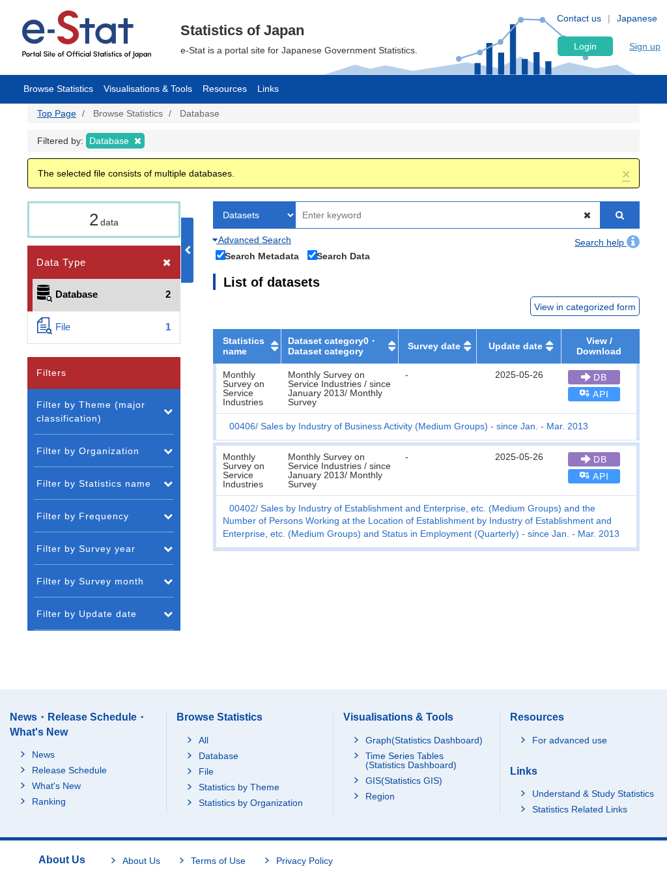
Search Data (343, 256)
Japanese (637, 18)
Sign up (644, 46)
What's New (56, 785)
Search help (601, 242)
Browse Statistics (58, 88)
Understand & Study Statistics (593, 793)
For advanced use (569, 740)
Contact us (579, 18)
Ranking (49, 801)
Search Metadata (262, 256)
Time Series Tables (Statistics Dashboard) (411, 760)
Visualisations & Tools (148, 88)
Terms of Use (218, 860)
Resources (225, 88)
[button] (626, 174)
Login (585, 46)
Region (380, 796)
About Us (141, 860)
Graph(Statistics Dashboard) (424, 740)
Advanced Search (253, 239)
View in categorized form (585, 307)
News (43, 754)
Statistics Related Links (579, 809)
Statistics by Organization (251, 802)
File (206, 771)
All (203, 740)
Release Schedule (69, 770)
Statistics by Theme (239, 787)
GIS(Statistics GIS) (403, 780)
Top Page (56, 113)
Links (268, 88)
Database (218, 755)
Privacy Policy (304, 860)
